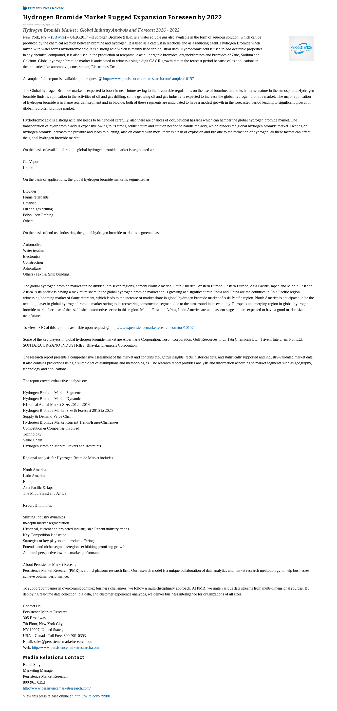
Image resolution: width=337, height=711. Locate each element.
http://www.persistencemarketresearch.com (65, 647)
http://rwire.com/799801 (93, 696)
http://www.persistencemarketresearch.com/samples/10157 (148, 79)
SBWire (58, 37)
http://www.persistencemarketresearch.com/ (57, 688)
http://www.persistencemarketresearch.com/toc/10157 (152, 327)
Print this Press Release (45, 8)
